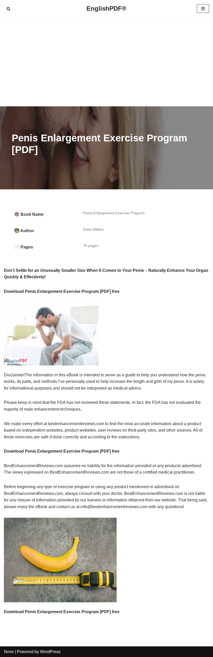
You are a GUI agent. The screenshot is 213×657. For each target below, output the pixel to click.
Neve (9, 651)
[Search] (8, 9)
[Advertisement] (106, 61)
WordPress (50, 651)
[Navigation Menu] (203, 8)
